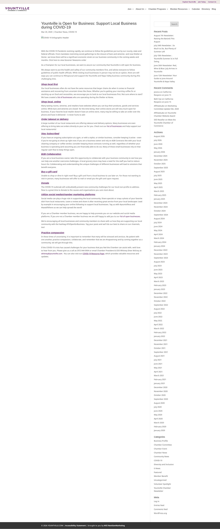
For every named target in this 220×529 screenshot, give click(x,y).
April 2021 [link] (158, 371)
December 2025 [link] (160, 156)
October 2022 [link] (160, 301)
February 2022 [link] (160, 332)
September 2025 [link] (161, 167)
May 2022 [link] (158, 320)
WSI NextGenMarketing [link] (114, 525)
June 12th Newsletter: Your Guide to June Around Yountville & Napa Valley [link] (165, 78)
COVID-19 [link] (72, 32)
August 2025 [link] (159, 171)
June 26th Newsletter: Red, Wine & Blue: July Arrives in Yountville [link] (165, 68)
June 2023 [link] (158, 269)
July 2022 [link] (158, 313)
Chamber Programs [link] (157, 9)
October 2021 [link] (160, 348)
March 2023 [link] (159, 281)
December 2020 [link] (160, 387)
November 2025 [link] (161, 160)
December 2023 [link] (160, 250)
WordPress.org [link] (160, 513)
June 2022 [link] (158, 316)
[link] (17, 9)
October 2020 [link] (160, 395)
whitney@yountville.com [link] (51, 253)
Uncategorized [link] (160, 480)
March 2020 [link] (159, 422)
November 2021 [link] (161, 344)
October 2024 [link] (160, 211)
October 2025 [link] (160, 163)
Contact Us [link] (212, 2)
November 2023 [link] (161, 254)
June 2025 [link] (158, 179)
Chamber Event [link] (160, 448)
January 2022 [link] (159, 336)
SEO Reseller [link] (159, 119)
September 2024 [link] (161, 214)
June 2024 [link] (158, 226)
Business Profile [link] (161, 441)
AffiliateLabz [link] (159, 106)
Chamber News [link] (60, 32)
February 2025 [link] (160, 195)
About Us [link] (140, 9)
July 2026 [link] (158, 140)
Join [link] (129, 9)
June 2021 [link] (158, 364)
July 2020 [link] (158, 407)
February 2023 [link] (160, 285)
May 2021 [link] (158, 367)
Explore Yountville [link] (189, 2)
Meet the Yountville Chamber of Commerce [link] (165, 122)
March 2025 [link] (159, 191)
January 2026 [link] (159, 152)
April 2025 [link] (158, 187)
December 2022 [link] (160, 293)
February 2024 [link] (160, 242)
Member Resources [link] (179, 9)
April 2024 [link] (158, 234)
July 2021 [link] (158, 360)
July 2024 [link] (158, 222)
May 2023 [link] (158, 273)
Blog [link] (214, 9)
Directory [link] (206, 9)
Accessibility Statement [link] (75, 525)
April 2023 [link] (158, 277)
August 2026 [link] (159, 136)
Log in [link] (156, 501)
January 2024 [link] (159, 246)
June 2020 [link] (158, 411)
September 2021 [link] (161, 352)
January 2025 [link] (159, 199)
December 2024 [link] (160, 203)
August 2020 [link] (159, 403)
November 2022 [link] (161, 297)
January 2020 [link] (159, 430)
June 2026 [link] (158, 144)
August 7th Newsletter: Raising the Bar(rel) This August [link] (164, 38)
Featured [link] (158, 472)
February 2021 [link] (160, 379)
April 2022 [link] (158, 324)
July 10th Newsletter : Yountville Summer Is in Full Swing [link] (166, 58)
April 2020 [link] (158, 418)
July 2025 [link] (158, 175)
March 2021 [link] (159, 375)
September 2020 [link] (161, 399)
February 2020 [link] (160, 426)
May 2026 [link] (158, 148)
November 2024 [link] (161, 207)
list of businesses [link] (65, 97)
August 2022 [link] (159, 309)
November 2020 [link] (161, 391)
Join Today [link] (202, 2)
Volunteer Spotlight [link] (162, 484)
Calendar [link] (196, 9)
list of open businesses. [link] (130, 216)
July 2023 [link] (158, 265)
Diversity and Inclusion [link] (164, 464)
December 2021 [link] (160, 340)
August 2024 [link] (159, 218)
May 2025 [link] (158, 183)
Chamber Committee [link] (163, 445)
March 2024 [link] (159, 238)
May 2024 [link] (158, 230)
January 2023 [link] (159, 289)
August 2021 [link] (159, 356)
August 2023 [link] (159, 261)
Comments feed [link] (161, 509)
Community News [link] (161, 456)
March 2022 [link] (159, 328)
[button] (174, 24)
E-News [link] (157, 468)
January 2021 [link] (159, 383)
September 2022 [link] (161, 305)
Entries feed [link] (159, 505)
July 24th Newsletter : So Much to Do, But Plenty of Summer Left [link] (165, 48)
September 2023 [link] (161, 258)
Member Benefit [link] (161, 476)
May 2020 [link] (158, 414)
